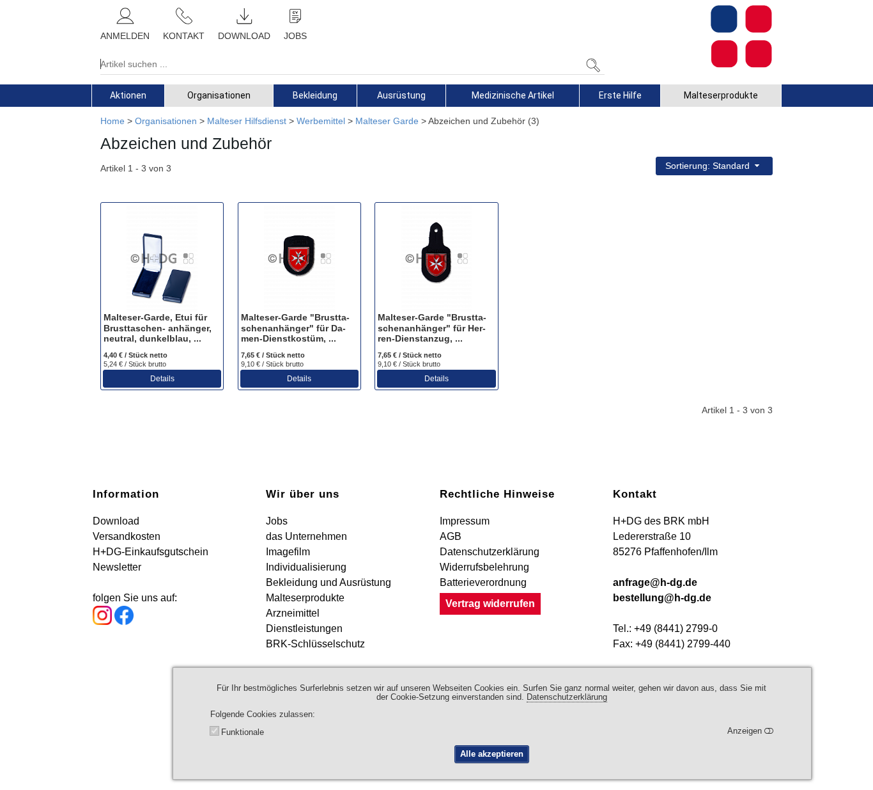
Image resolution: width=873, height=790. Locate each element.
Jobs (277, 521)
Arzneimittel (293, 613)
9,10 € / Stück (272, 364)
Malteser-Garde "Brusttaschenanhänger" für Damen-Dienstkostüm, (295, 328)
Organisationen (219, 95)
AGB (450, 536)
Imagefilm (288, 551)
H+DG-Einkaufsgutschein (150, 551)
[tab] (128, 95)
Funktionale (242, 732)
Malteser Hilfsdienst (246, 121)
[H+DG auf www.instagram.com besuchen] (102, 621)
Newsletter (117, 567)
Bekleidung (315, 95)
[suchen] (593, 66)
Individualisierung (306, 567)
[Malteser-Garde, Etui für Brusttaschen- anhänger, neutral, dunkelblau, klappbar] (162, 258)
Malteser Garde (387, 121)
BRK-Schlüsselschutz (315, 643)
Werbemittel (321, 121)
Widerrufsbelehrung (484, 567)
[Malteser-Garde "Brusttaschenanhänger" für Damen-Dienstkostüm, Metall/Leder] (299, 258)
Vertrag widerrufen (490, 603)
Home (112, 121)
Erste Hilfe (620, 95)
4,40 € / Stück (135, 355)
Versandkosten (126, 536)
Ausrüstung (401, 95)
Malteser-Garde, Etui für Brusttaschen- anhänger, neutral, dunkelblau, (158, 328)
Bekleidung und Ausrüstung (328, 582)
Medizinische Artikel (513, 95)
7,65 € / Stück (273, 355)
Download (116, 521)
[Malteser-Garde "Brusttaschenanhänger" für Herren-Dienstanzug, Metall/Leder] (436, 258)
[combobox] (714, 166)
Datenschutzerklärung (489, 551)
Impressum (465, 521)
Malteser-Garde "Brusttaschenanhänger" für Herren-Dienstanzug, (432, 328)
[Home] (741, 36)
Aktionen (128, 95)
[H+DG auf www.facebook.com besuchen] (124, 621)
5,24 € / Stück (135, 364)
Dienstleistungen (304, 628)
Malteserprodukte (721, 95)
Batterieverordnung (483, 582)
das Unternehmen (306, 536)
